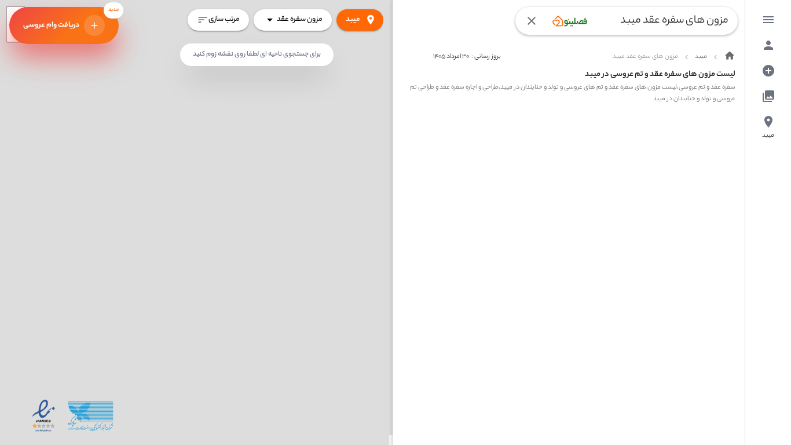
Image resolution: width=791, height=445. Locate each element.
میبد (353, 19)
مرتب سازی (224, 19)
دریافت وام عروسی (71, 19)
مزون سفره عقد (300, 19)
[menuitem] (768, 19)
